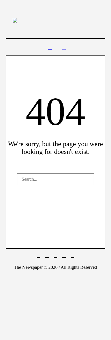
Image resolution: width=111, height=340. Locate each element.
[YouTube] (72, 255)
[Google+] (47, 255)
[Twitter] (64, 255)
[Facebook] (38, 255)
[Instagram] (55, 255)
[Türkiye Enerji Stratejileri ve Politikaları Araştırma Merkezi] (55, 20)
